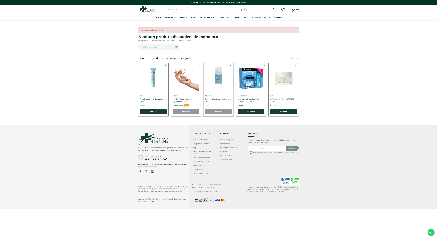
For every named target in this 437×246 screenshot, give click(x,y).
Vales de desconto (227, 155)
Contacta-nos (198, 169)
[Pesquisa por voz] (241, 10)
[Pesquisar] (245, 9)
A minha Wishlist (226, 159)
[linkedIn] (152, 172)
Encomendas (225, 144)
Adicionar (153, 111)
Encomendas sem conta (229, 147)
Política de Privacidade (201, 158)
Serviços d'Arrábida (200, 140)
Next (297, 58)
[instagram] (146, 172)
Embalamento (198, 165)
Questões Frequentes (201, 161)
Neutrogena (242, 96)
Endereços (224, 151)
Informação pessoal (227, 140)
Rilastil (142, 96)
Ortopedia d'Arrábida (201, 144)
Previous (292, 58)
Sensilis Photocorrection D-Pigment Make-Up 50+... (183, 100)
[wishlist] (166, 65)
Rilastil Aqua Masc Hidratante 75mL (151, 100)
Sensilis (175, 96)
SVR (271, 96)
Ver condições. (241, 2)
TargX (152, 201)
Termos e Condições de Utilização (202, 152)
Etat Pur (208, 96)
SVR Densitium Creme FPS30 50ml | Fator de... (283, 100)
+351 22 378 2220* (156, 159)
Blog (194, 147)
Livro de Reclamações (201, 173)
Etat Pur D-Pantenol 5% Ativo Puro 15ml (218, 100)
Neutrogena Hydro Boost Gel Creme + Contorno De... (248, 100)
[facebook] (140, 172)
